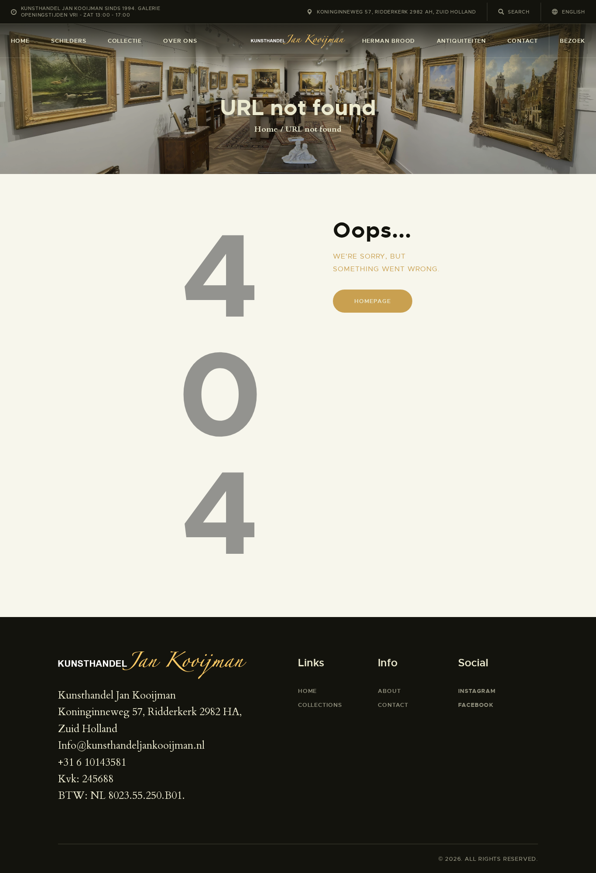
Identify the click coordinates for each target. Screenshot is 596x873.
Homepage (372, 301)
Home (266, 129)
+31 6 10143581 (92, 762)
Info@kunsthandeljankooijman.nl (131, 745)
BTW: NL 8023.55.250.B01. (121, 795)
